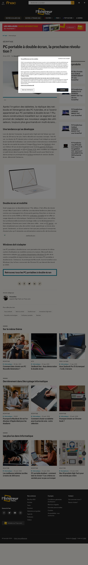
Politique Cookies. (25, 76)
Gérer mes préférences (27, 89)
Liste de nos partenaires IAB (27, 85)
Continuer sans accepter (64, 58)
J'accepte (62, 89)
